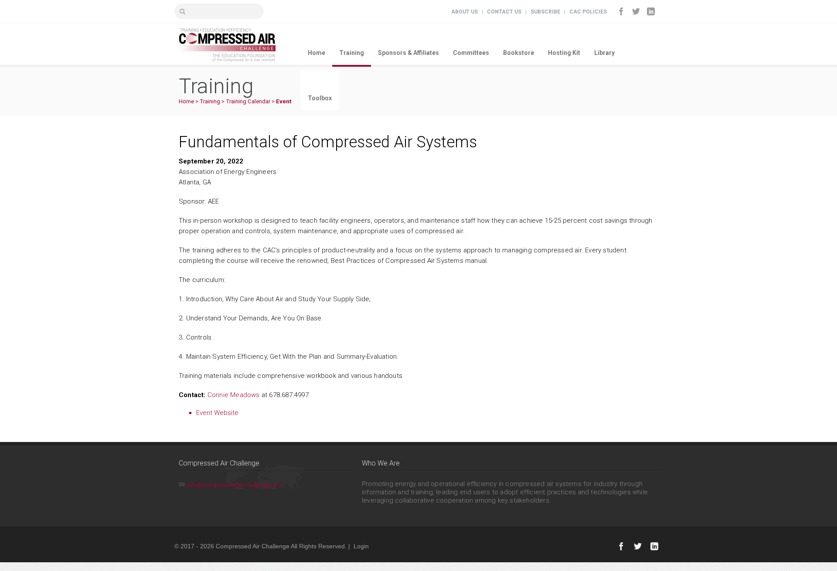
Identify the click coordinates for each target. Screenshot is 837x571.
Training (351, 52)
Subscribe (545, 12)
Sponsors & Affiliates (408, 52)
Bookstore (518, 52)
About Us (464, 12)
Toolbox (320, 98)
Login (361, 546)
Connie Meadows (234, 395)
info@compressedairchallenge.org (234, 484)
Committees (471, 52)
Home (316, 52)
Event (283, 101)
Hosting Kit (564, 52)
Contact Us (504, 12)
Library (604, 52)
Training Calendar (248, 101)
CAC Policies (588, 12)
